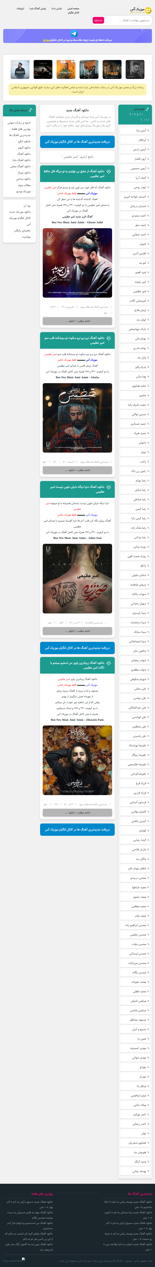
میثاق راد (141, 1086)
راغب (143, 461)
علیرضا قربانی (138, 774)
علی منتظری (139, 726)
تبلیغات (20, 8)
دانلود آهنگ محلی (20, 166)
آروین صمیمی (138, 168)
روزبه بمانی (139, 547)
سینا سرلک (140, 632)
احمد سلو (141, 225)
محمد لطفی (139, 991)
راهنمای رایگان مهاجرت (22, 233)
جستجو (98, 20)
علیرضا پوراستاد (137, 745)
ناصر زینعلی (139, 1124)
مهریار (142, 1076)
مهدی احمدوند (138, 1048)
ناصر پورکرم (139, 1114)
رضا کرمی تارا (138, 518)
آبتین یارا (141, 130)
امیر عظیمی (50, 354)
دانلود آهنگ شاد (21, 160)
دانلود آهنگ (24, 154)
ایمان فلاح (140, 310)
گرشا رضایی (139, 840)
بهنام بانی (140, 338)
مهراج (143, 1067)
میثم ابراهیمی (138, 1095)
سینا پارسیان (139, 613)
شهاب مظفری (138, 670)
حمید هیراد (140, 433)
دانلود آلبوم (24, 148)
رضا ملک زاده (138, 528)
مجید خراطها (139, 887)
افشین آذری (139, 253)
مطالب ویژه (86, 307)
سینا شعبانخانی (137, 641)
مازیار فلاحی (139, 849)
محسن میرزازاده (137, 963)
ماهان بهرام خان (137, 868)
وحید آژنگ (140, 1162)
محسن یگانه (139, 972)
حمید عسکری (138, 424)
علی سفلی (140, 688)
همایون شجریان (137, 1143)
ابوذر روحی (140, 187)
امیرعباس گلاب (137, 301)
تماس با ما (57, 8)
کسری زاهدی (139, 821)
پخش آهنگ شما (38, 8)
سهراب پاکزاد (139, 594)
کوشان (142, 830)
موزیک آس (91, 193)
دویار (143, 452)
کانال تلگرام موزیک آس (20, 221)
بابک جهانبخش (137, 329)
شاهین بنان (139, 651)
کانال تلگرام (73, 13)
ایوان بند (141, 320)
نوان (143, 1133)
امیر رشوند (140, 282)
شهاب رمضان (138, 660)
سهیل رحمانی (138, 603)
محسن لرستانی (137, 953)
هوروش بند (140, 1152)
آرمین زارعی (139, 149)
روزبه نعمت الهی (137, 556)
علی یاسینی (139, 736)
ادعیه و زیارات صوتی (19, 123)
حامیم (143, 395)
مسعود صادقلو (138, 1020)
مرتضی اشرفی (138, 1001)
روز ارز (27, 205)
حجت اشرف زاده (137, 405)
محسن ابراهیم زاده (135, 925)
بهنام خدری (139, 348)
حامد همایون (139, 386)
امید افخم (140, 272)
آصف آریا (141, 178)
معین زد (141, 1039)
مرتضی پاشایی (138, 1010)
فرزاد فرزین (139, 793)
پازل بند (141, 357)
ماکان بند (141, 859)
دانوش (142, 442)
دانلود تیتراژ (24, 172)
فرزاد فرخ (141, 783)
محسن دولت (139, 944)
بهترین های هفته (21, 129)
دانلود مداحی (23, 179)
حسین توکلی (139, 414)
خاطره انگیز (24, 141)
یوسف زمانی (139, 1171)
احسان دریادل (138, 206)
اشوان (143, 244)
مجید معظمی (139, 906)
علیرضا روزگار (139, 755)
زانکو (143, 565)
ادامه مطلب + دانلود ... (77, 321)
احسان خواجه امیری (135, 197)
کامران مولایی (138, 811)
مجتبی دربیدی (138, 878)
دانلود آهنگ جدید (77, 110)
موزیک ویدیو (23, 191)
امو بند (142, 263)
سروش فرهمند (138, 584)
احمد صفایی (139, 234)
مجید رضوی (139, 897)
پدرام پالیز (140, 367)
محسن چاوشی (138, 934)
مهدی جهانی (139, 1057)
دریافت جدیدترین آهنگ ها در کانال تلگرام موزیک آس (77, 141)
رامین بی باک (138, 471)
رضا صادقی (139, 499)
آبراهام (142, 140)
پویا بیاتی (141, 376)
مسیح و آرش (139, 1029)
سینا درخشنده (138, 622)
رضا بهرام (141, 480)
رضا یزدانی (140, 537)
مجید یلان (140, 916)
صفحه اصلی (73, 8)
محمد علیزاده (139, 982)
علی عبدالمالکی (137, 707)
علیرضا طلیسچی (137, 764)
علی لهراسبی (139, 717)
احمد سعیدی (139, 215)
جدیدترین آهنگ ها (99, 307)
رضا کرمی (141, 509)
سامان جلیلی (139, 575)
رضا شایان (140, 490)
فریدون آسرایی (138, 802)
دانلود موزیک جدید (20, 212)
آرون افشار (140, 159)
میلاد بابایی (139, 1105)
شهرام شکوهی (138, 679)
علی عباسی (139, 698)
